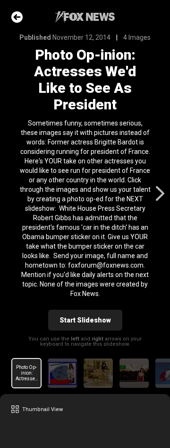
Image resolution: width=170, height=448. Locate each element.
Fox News (85, 17)
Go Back (17, 17)
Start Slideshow (85, 320)
